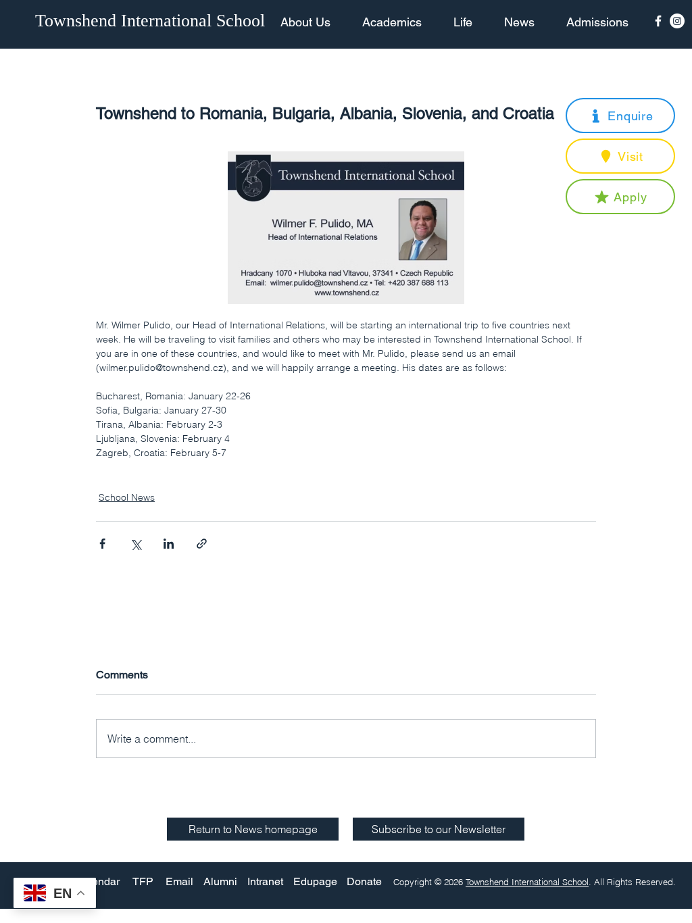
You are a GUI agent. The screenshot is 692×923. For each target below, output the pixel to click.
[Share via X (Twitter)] (135, 543)
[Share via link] (201, 543)
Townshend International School (527, 881)
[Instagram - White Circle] (677, 21)
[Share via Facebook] (102, 543)
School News (127, 497)
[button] (620, 115)
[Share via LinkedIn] (168, 543)
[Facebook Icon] (658, 21)
